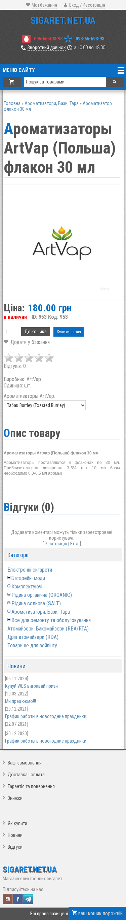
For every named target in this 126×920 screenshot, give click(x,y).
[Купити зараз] (68, 332)
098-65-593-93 (90, 39)
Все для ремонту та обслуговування (51, 620)
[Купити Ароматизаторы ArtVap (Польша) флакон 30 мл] (62, 242)
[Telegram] (28, 899)
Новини (15, 835)
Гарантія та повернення (31, 786)
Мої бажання (44, 5)
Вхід (74, 544)
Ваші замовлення (25, 763)
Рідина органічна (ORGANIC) (41, 595)
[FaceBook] (18, 899)
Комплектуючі (26, 586)
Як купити (17, 823)
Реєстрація (94, 5)
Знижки (15, 798)
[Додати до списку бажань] (27, 342)
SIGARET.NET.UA (63, 20)
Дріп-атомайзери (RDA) (32, 637)
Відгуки (15, 847)
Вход (74, 5)
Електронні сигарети (29, 570)
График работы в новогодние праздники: (46, 716)
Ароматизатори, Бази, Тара (40, 612)
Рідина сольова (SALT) (36, 603)
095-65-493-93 (48, 39)
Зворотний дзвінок (47, 47)
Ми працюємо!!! (20, 701)
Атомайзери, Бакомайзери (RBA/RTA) (48, 628)
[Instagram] (8, 899)
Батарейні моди (28, 578)
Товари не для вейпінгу (32, 645)
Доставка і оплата (26, 775)
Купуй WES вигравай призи (31, 686)
